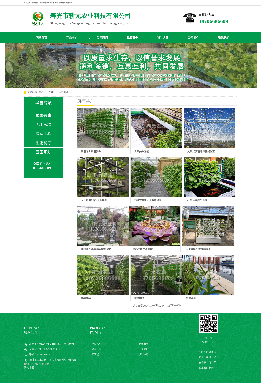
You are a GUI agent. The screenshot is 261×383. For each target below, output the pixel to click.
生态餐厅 (43, 143)
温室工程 (43, 133)
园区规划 (43, 152)
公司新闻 (102, 37)
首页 (41, 92)
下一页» (176, 305)
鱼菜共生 (43, 115)
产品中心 (72, 37)
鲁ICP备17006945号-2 (51, 349)
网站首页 (41, 37)
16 (168, 305)
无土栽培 (43, 124)
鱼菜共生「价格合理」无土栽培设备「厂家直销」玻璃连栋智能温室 (48, 3)
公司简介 (193, 37)
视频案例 (132, 37)
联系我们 (223, 37)
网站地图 (29, 367)
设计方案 (163, 37)
